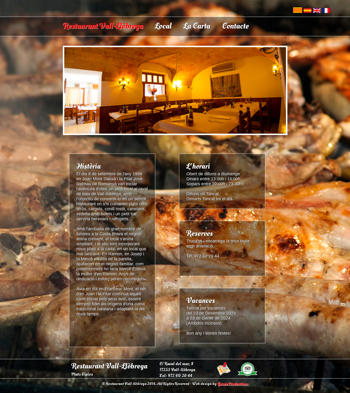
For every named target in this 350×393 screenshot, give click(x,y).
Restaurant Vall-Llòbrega (103, 26)
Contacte (235, 26)
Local (163, 26)
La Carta (197, 26)
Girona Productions (232, 383)
